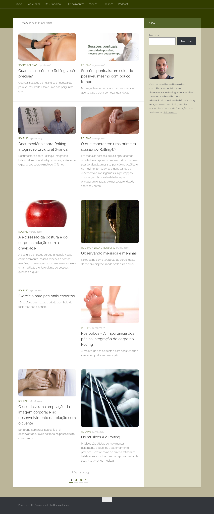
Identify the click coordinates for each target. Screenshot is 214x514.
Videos (93, 4)
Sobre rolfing (27, 65)
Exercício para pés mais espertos (46, 296)
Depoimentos (76, 4)
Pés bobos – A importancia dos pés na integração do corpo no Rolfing (107, 339)
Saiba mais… (170, 112)
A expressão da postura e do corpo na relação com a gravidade (43, 242)
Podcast (123, 4)
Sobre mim (33, 4)
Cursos (109, 4)
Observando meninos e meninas (109, 253)
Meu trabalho (53, 4)
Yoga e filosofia (104, 247)
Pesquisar (154, 35)
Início (19, 4)
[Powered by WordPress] (32, 505)
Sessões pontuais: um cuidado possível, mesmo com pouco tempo (107, 76)
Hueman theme (61, 505)
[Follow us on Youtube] (194, 23)
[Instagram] (188, 23)
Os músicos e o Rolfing (100, 437)
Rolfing (86, 65)
